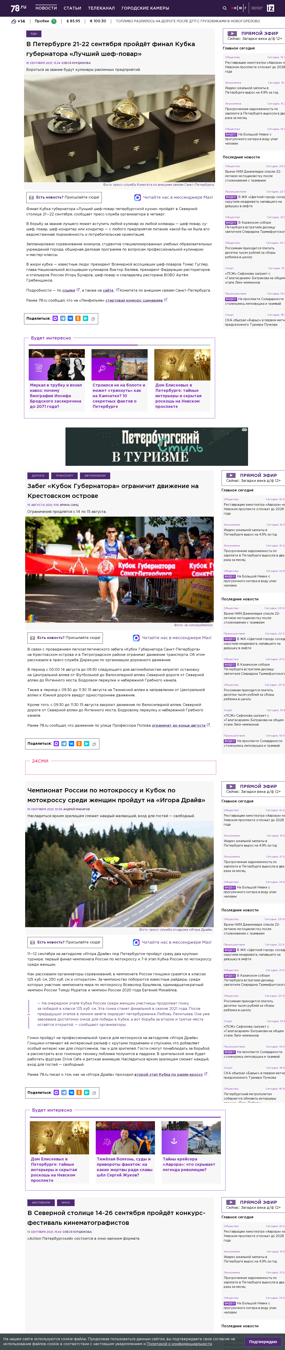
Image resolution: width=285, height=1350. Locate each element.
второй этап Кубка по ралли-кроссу (168, 1074)
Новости (46, 8)
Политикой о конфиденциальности (179, 1344)
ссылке (68, 290)
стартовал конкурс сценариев (134, 300)
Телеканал (101, 8)
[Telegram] (62, 318)
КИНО (66, 1202)
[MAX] (55, 318)
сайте (109, 290)
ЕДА (34, 34)
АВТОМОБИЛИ (95, 476)
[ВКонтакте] (70, 318)
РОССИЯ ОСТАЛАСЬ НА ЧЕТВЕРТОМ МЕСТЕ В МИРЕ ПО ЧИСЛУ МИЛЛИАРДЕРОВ (183, 21)
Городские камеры (145, 8)
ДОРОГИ (38, 476)
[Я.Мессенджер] (85, 318)
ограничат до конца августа (179, 725)
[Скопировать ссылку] (93, 319)
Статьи (72, 8)
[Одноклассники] (78, 318)
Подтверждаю (263, 1342)
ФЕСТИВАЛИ (41, 1202)
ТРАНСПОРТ (64, 476)
